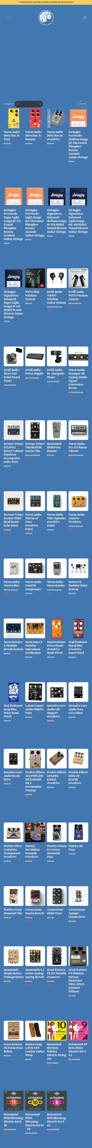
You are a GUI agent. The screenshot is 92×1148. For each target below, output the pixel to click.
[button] (90, 2)
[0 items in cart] (84, 17)
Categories (9, 104)
